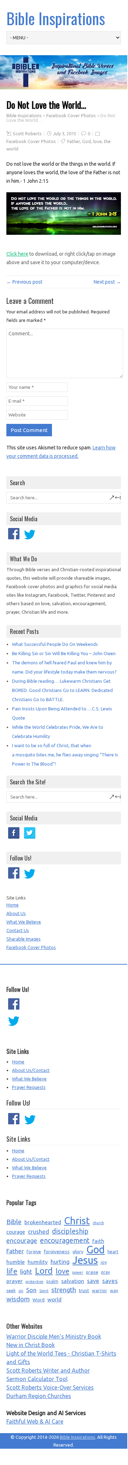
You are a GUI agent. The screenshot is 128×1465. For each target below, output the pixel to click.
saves (110, 1280)
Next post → (107, 282)
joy (104, 1262)
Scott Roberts (27, 133)
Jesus (85, 1260)
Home (12, 904)
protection (34, 1281)
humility (38, 1262)
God (86, 141)
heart (112, 1251)
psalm (52, 1281)
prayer (14, 1281)
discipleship (70, 1231)
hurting (60, 1262)
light (26, 1271)
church (98, 1223)
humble (15, 1262)
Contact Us (17, 930)
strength (63, 1290)
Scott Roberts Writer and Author (48, 1370)
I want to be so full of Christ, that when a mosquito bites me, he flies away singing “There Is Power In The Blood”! (65, 754)
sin (20, 1291)
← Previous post (24, 282)
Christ (77, 1220)
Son (31, 1290)
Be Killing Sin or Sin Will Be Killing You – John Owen (64, 653)
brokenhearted (42, 1222)
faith (98, 1241)
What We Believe (23, 921)
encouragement (64, 1240)
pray (105, 1272)
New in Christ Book (30, 1345)
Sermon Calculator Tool (37, 1379)
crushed (38, 1231)
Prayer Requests (29, 1087)
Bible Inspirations (55, 18)
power (77, 1272)
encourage (21, 1240)
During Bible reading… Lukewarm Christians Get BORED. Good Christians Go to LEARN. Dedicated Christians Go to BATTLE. (62, 690)
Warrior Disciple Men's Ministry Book (53, 1336)
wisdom (18, 1299)
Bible (14, 1222)
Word (39, 1299)
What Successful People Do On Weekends (55, 644)
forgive (34, 1251)
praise (92, 1272)
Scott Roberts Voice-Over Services (50, 1387)
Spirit (43, 1291)
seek (11, 1290)
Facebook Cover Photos (71, 115)
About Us (16, 913)
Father (73, 141)
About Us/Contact (31, 1070)
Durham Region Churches (38, 1396)
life (11, 1271)
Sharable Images (23, 938)
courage (15, 1232)
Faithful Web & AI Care (34, 1421)
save (93, 1281)
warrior (99, 1290)
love (97, 141)
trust (84, 1290)
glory (77, 1251)
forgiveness (57, 1251)
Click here (17, 254)
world (54, 1299)
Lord (44, 1271)
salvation (72, 1281)
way (114, 1290)
